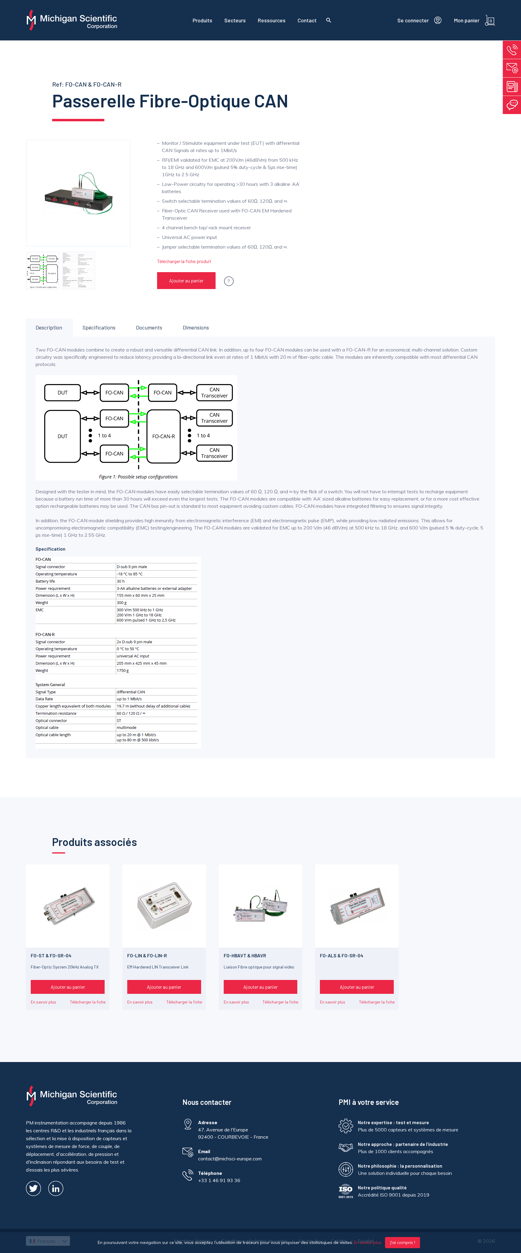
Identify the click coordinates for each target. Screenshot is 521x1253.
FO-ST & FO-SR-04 (51, 955)
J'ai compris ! (402, 1242)
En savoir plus (43, 1001)
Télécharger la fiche (88, 1001)
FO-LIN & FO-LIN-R (147, 955)
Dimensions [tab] (196, 327)
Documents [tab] (149, 327)
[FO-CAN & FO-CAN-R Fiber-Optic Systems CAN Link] (78, 271)
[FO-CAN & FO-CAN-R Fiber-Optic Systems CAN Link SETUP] (42, 271)
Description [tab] (49, 327)
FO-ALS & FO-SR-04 (341, 955)
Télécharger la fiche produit (184, 261)
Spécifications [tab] (99, 327)
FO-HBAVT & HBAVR (245, 955)
